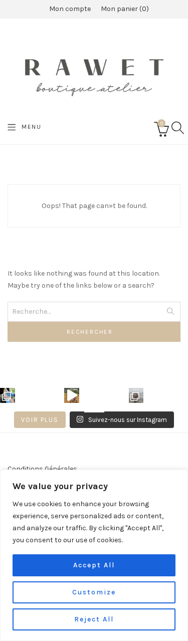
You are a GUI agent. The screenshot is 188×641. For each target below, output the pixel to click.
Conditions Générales (42, 469)
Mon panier (123, 9)
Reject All (94, 619)
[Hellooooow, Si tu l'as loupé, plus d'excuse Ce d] (7, 395)
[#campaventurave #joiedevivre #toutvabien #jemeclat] (71, 395)
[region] (94, 555)
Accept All (94, 565)
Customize (94, 592)
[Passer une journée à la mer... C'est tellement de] (136, 395)
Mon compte (70, 9)
